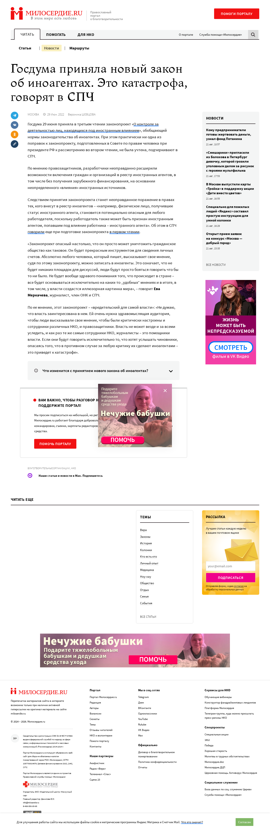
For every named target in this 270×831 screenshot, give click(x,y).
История (146, 543)
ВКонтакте (144, 708)
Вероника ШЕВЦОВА (82, 114)
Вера (143, 530)
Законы (145, 537)
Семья (144, 596)
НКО (73, 468)
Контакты (95, 746)
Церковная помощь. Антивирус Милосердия (231, 773)
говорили (36, 231)
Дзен (141, 702)
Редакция (95, 702)
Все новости (216, 265)
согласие (239, 586)
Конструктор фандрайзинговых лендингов (230, 702)
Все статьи (148, 617)
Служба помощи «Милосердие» (220, 35)
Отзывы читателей (101, 730)
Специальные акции (216, 734)
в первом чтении (124, 231)
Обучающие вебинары (218, 697)
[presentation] (230, 566)
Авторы (94, 708)
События (146, 603)
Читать (27, 34)
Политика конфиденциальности (157, 762)
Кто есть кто (148, 556)
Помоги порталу (236, 13)
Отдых (144, 590)
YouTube (143, 719)
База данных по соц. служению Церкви (228, 789)
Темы (93, 724)
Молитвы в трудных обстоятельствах (227, 756)
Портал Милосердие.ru (103, 697)
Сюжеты (95, 719)
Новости (51, 47)
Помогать (56, 34)
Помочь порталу (55, 443)
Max (140, 735)
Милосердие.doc (214, 762)
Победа (209, 745)
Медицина (147, 570)
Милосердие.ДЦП (215, 767)
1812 (207, 740)
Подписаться (230, 577)
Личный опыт (149, 563)
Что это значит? (192, 822)
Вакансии (95, 713)
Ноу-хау (145, 576)
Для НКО (86, 34)
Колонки (146, 550)
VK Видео (143, 730)
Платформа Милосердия (219, 708)
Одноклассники (147, 713)
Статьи (25, 47)
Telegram (143, 697)
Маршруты (79, 47)
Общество (147, 583)
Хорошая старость (216, 751)
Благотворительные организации (49, 468)
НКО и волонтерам (101, 735)
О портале (186, 35)
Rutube (142, 724)
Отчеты (142, 767)
